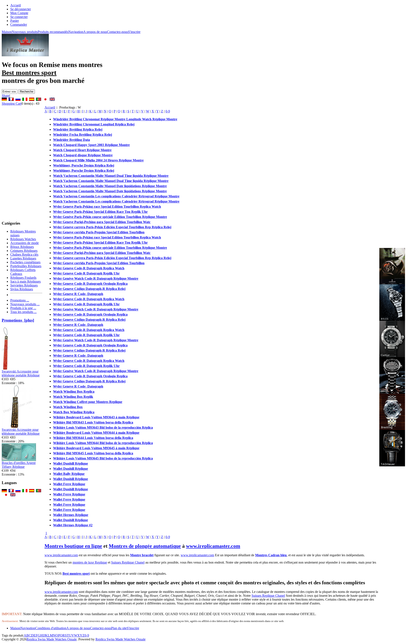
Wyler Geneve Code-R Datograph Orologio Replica (90, 283)
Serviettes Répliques (24, 285)
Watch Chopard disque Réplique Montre (83, 155)
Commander (18, 24)
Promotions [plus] (18, 320)
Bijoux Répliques (22, 247)
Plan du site (119, 628)
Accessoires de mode (24, 243)
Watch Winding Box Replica (73, 391)
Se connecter (19, 17)
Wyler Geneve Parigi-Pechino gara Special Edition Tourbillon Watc (101, 222)
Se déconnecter (20, 9)
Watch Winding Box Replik (73, 396)
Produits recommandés (53, 32)
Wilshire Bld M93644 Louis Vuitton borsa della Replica (93, 438)
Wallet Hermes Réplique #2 (72, 525)
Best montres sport (76, 573)
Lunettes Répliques (23, 258)
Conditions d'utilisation (50, 628)
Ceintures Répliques (23, 250)
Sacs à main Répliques (25, 281)
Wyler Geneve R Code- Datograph (78, 294)
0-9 (167, 111)
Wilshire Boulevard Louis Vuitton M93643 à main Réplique (96, 417)
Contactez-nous (117, 32)
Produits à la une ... (23, 308)
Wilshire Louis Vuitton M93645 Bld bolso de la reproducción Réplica (103, 458)
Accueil (15, 5)
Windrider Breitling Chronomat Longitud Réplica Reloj (93, 124)
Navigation (75, 32)
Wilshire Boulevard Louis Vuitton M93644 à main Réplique (96, 432)
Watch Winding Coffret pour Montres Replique (87, 402)
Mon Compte (19, 13)
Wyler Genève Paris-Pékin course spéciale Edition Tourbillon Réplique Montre (110, 217)
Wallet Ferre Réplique (69, 484)
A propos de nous (95, 32)
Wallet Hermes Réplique (70, 515)
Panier (14, 20)
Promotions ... (19, 300)
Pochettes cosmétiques (25, 262)
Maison (7, 32)
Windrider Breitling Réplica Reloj (77, 129)
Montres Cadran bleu (271, 555)
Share (5, 95)
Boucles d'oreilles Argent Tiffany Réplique (19, 464)
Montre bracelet (141, 555)
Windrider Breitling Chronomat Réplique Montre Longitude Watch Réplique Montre (115, 119)
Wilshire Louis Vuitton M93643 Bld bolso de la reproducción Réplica (103, 427)
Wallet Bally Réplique (69, 474)
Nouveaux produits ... (25, 304)
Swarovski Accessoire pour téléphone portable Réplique (21, 373)
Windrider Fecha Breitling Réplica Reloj (82, 134)
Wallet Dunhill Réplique (70, 463)
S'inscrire (134, 32)
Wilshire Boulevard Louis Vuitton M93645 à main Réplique (96, 448)
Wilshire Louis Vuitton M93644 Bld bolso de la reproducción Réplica (103, 443)
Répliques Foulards (23, 277)
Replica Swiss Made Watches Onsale (52, 639)
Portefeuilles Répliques (25, 266)
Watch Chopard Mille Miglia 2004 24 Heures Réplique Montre (98, 160)
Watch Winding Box (68, 407)
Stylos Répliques (21, 289)
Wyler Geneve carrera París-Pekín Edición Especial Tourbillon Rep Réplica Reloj (112, 227)
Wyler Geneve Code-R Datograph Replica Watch (88, 268)
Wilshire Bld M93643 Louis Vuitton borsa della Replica (93, 422)
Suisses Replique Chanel (127, 562)
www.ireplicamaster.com (213, 546)
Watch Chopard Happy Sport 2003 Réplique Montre (91, 145)
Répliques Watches (23, 239)
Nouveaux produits (25, 32)
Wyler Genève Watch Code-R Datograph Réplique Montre (95, 278)
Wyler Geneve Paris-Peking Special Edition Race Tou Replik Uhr (100, 211)
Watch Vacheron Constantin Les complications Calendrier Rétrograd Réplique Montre (116, 196)
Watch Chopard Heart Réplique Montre (82, 150)
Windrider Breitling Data (71, 140)
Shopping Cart (11, 103)
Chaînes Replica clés (24, 254)
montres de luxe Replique (90, 562)
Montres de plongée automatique (145, 546)
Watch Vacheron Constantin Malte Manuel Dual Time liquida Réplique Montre (110, 176)
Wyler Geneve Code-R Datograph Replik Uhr (86, 273)
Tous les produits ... (23, 312)
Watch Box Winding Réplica (73, 412)
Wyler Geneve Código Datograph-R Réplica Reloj (89, 289)
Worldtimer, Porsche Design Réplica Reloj (83, 165)
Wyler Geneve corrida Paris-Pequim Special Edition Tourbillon (98, 232)
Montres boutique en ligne (73, 546)
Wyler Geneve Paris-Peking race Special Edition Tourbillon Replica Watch (107, 206)
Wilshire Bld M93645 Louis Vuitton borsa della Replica (93, 453)
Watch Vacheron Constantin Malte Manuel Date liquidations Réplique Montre (110, 186)
